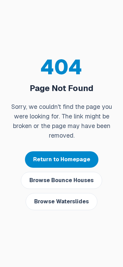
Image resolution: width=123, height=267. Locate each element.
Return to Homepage (61, 159)
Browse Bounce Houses (61, 180)
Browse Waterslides (61, 201)
